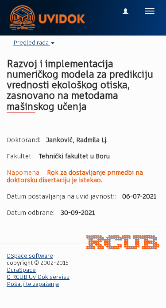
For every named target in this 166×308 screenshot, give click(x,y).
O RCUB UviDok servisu (38, 277)
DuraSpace (21, 270)
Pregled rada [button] (31, 43)
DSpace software (30, 256)
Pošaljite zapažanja (33, 284)
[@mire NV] (122, 242)
